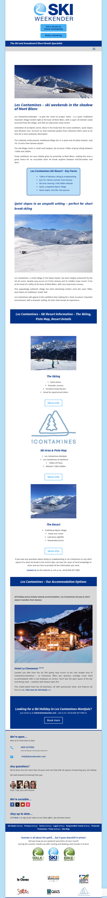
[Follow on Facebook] (12, 804)
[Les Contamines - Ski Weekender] (53, 97)
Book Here (53, 720)
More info (53, 403)
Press (51, 829)
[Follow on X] (17, 804)
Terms (42, 826)
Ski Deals (12, 826)
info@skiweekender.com (45, 713)
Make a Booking (53, 35)
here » (17, 817)
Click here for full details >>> (38, 690)
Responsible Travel (74, 826)
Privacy (27, 826)
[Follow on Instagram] (28, 804)
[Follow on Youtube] (23, 804)
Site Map (66, 829)
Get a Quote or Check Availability (53, 27)
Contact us (31, 570)
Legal (55, 826)
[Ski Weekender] (53, 862)
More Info (53, 477)
